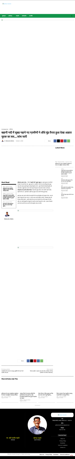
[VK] (65, 140)
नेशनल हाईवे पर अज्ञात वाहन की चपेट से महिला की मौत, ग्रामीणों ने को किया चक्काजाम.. (41, 371)
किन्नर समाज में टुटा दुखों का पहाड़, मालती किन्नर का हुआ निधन (67, 188)
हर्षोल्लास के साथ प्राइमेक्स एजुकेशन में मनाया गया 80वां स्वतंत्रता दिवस (8, 189)
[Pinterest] (61, 140)
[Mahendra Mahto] (2, 141)
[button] (72, 16)
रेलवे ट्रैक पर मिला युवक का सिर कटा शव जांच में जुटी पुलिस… (8, 205)
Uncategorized (4, 129)
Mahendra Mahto (10, 140)
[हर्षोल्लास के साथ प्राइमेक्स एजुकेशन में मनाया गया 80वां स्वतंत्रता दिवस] (64, 154)
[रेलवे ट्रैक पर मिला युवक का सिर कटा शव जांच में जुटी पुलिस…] (57, 180)
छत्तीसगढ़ (11, 129)
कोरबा (4, 186)
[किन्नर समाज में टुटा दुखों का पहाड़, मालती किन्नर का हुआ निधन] (57, 187)
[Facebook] (55, 140)
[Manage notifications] (71, 456)
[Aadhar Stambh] (14, 7)
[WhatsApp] (68, 140)
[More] (72, 140)
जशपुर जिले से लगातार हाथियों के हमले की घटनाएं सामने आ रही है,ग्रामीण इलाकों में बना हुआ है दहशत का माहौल (9, 197)
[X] (58, 140)
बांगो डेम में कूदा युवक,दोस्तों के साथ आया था (67, 195)
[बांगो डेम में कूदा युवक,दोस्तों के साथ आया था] (57, 195)
